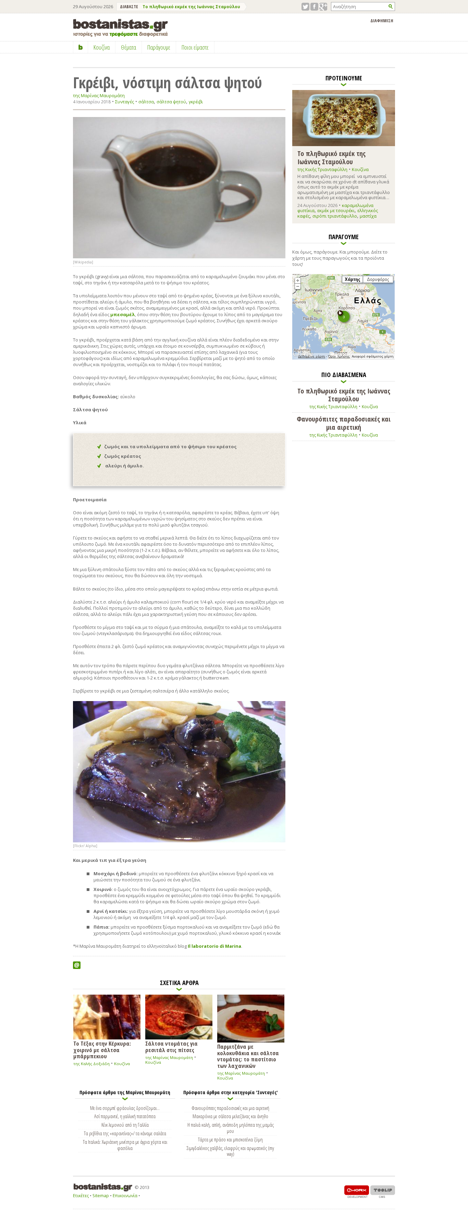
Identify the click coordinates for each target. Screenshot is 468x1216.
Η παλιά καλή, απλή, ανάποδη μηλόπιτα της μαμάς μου (230, 1127)
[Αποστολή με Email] (77, 965)
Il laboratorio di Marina (214, 946)
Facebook (314, 7)
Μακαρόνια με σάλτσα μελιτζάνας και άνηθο (230, 1116)
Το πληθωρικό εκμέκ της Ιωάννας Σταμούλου (191, 6)
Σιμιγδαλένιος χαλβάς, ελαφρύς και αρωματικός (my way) (230, 1150)
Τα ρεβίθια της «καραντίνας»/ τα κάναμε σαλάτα (125, 1133)
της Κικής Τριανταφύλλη (322, 169)
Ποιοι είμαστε (195, 47)
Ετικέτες (81, 1196)
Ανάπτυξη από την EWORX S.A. (356, 1191)
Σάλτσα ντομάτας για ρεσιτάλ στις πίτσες (171, 1046)
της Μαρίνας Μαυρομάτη (99, 95)
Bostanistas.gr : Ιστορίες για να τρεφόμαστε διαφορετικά (120, 28)
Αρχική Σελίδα (80, 47)
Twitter (305, 7)
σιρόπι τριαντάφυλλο (334, 216)
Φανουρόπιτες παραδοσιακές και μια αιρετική (230, 1107)
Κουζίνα (122, 1063)
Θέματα (128, 47)
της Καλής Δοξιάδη (91, 1063)
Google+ (323, 7)
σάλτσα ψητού (171, 102)
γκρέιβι (196, 102)
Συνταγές (124, 102)
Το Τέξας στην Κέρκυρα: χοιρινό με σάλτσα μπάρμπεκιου (102, 1049)
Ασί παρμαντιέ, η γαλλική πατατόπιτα (125, 1116)
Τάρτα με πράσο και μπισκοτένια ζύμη (230, 1139)
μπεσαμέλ (122, 314)
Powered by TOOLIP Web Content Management (382, 1191)
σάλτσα (146, 102)
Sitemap (101, 1196)
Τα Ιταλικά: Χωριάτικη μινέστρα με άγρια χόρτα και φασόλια (125, 1144)
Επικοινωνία (125, 1196)
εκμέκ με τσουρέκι (336, 210)
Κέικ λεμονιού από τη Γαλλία (125, 1124)
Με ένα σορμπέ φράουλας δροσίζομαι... (125, 1107)
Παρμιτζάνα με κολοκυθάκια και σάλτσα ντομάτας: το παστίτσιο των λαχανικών (248, 1056)
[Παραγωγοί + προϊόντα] (343, 358)
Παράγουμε (158, 47)
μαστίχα (368, 216)
